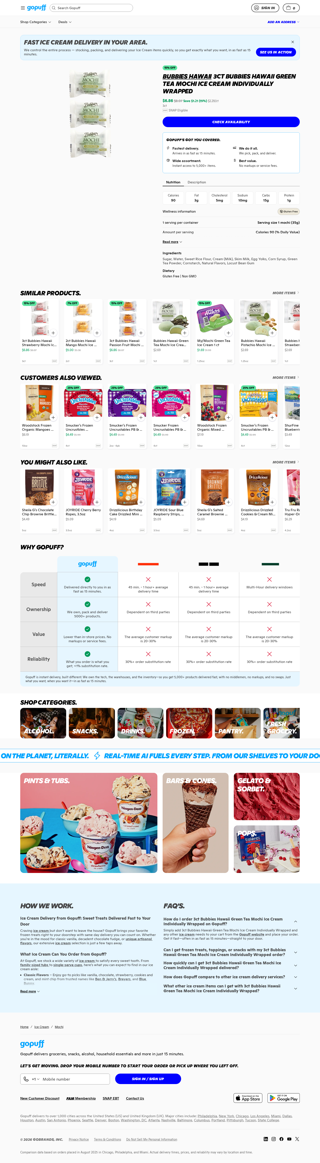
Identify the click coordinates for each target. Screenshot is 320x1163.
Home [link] (24, 1027)
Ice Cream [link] (41, 1027)
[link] (36, 8)
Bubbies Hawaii (187, 76)
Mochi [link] (59, 1027)
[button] (291, 7)
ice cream (187, 934)
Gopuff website (251, 934)
